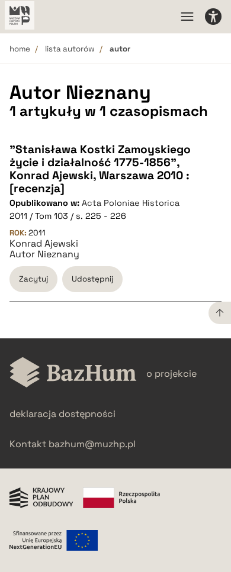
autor (120, 49)
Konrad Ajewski (43, 243)
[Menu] (187, 17)
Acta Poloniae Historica (130, 203)
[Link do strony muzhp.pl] (19, 16)
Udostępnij (92, 279)
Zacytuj (33, 279)
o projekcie (171, 373)
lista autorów (70, 49)
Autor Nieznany (44, 254)
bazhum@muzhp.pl (92, 444)
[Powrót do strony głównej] (73, 374)
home (19, 49)
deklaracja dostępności (62, 414)
